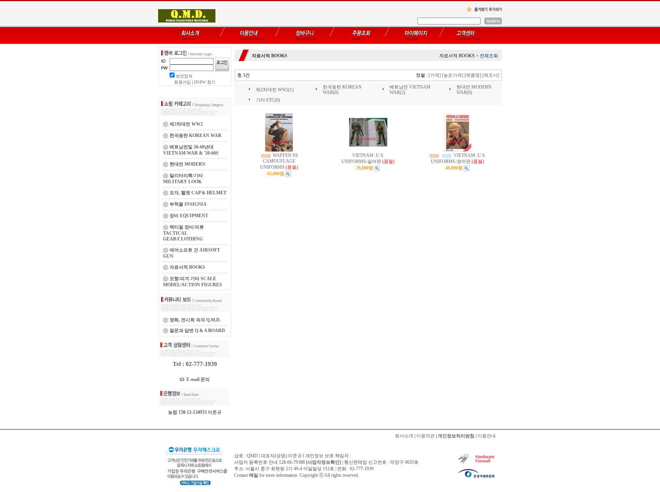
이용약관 (425, 436)
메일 (253, 475)
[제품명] (472, 75)
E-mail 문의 (197, 379)
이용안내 (486, 436)
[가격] (435, 75)
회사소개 (404, 436)
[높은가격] (452, 75)
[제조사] (490, 75)
